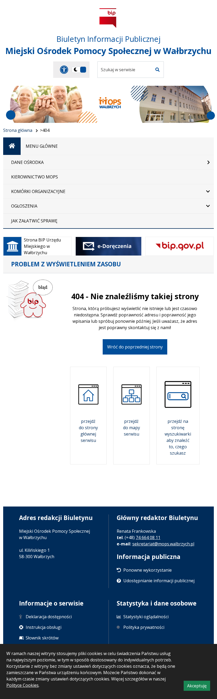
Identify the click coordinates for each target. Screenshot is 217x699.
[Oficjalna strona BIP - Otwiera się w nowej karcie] (108, 18)
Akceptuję (198, 687)
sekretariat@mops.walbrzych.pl (163, 544)
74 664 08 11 (148, 537)
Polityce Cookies (22, 685)
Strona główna (17, 130)
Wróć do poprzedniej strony (135, 347)
